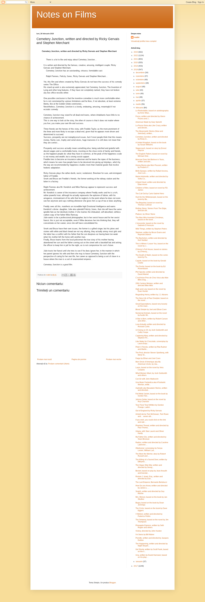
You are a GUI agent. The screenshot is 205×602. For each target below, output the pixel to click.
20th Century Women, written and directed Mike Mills (149, 284)
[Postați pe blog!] (65, 274)
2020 (136, 62)
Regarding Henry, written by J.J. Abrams (152, 295)
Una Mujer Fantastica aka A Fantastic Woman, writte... (151, 383)
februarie (140, 108)
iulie (138, 90)
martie (138, 104)
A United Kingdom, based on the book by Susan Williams (151, 144)
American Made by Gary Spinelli (149, 122)
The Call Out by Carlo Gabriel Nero (150, 194)
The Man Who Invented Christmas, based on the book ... (150, 219)
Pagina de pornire (79, 359)
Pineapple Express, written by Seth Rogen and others (150, 526)
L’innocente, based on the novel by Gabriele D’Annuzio (150, 224)
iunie (138, 94)
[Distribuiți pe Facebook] (71, 274)
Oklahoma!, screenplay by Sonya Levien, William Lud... (149, 449)
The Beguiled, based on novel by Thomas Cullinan (149, 204)
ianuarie (139, 561)
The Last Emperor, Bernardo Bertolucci (151, 482)
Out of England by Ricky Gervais (149, 411)
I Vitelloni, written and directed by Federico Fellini (149, 515)
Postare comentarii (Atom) (58, 364)
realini (136, 37)
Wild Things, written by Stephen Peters (151, 229)
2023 (136, 52)
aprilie (138, 101)
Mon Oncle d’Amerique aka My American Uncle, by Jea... (148, 363)
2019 (136, 66)
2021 (136, 59)
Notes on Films (66, 14)
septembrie (140, 83)
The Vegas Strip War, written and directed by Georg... (149, 466)
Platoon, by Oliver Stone (145, 214)
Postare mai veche (113, 359)
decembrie (140, 73)
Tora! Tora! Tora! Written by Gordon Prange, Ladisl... (150, 406)
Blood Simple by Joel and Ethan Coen (151, 309)
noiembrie (140, 76)
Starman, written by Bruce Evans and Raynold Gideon (151, 233)
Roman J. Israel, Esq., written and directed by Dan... (149, 477)
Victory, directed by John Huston (149, 531)
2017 (136, 566)
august (139, 87)
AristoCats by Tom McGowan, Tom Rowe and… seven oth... (152, 415)
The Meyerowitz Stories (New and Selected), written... (149, 132)
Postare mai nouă (44, 359)
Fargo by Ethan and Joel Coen (148, 358)
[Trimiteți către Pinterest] (74, 274)
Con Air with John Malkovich (147, 379)
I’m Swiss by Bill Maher (145, 534)
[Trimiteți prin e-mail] (63, 274)
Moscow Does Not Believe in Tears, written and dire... (150, 160)
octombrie (140, 80)
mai (137, 97)
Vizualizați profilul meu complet (143, 41)
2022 (136, 55)
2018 (136, 70)
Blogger (112, 583)
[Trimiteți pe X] (68, 274)
